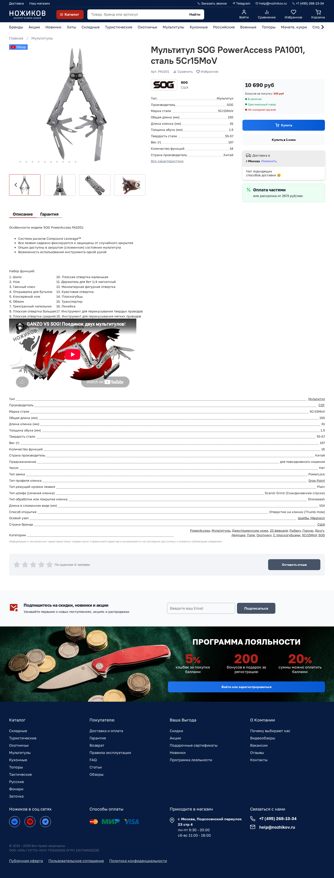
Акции (175, 738)
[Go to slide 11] (75, 162)
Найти (194, 14)
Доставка (16, 3)
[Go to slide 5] (39, 162)
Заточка (16, 796)
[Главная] (27, 14)
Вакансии (259, 745)
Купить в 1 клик (284, 140)
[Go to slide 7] (51, 162)
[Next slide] (322, 27)
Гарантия (98, 738)
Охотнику (264, 535)
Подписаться (256, 608)
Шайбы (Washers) (311, 518)
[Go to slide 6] (45, 162)
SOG (184, 82)
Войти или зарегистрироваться (247, 687)
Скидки (176, 730)
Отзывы (257, 752)
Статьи (96, 767)
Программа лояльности (191, 760)
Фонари (16, 789)
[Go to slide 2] (20, 162)
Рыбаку (295, 530)
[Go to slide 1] (14, 161)
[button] (24, 185)
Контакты (259, 760)
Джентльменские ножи (250, 530)
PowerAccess (200, 530)
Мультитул (316, 399)
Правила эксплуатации (110, 752)
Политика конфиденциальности (138, 860)
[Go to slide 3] (26, 162)
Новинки (178, 752)
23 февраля (279, 530)
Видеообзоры (262, 738)
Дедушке (238, 535)
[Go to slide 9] (63, 162)
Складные (18, 730)
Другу (319, 530)
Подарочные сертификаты (194, 745)
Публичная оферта (26, 860)
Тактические (20, 774)
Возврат (97, 745)
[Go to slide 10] (69, 162)
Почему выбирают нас (270, 730)
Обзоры (97, 774)
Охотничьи (19, 745)
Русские (16, 781)
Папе (251, 535)
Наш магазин (39, 3)
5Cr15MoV (309, 535)
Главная (16, 38)
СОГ (322, 405)
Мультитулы (42, 38)
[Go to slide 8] (57, 162)
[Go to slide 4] (32, 162)
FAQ (93, 760)
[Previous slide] (16, 185)
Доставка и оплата (106, 730)
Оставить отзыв (294, 564)
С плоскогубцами (286, 535)
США (321, 524)
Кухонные (18, 760)
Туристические (22, 738)
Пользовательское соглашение (76, 860)
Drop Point (317, 480)
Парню (307, 530)
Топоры (16, 767)
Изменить (269, 161)
